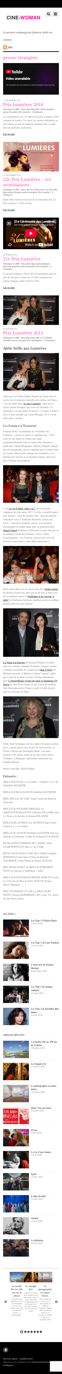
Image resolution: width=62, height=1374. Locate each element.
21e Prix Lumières (21, 259)
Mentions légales (10, 1359)
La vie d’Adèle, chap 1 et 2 (22, 508)
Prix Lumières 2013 (23, 333)
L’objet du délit (38, 1196)
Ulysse (34, 1130)
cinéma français (47, 109)
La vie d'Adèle (46, 338)
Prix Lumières (24, 112)
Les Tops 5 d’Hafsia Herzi (44, 920)
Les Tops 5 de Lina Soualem (45, 942)
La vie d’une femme (41, 1152)
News (23, 109)
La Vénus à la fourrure (14, 662)
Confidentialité (26, 1359)
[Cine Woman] (23, 23)
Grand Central (10, 530)
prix (29, 340)
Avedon (35, 1218)
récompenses (37, 340)
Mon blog (31, 109)
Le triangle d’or (39, 1063)
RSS (10, 47)
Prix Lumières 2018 (23, 104)
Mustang (7, 266)
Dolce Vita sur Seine (41, 1108)
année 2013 (34, 338)
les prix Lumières (32, 403)
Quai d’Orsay (46, 669)
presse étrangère (10, 112)
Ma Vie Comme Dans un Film (40, 189)
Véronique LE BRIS (11, 109)
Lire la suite (9, 134)
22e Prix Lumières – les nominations (27, 182)
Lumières (7, 340)
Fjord (33, 1174)
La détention (37, 1240)
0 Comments (37, 112)
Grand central (51, 589)
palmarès (16, 266)
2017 (37, 109)
